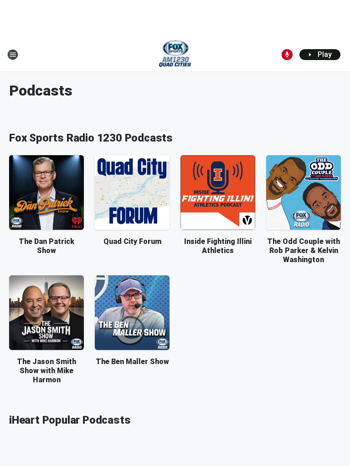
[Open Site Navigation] (12, 54)
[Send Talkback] (287, 54)
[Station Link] (175, 54)
